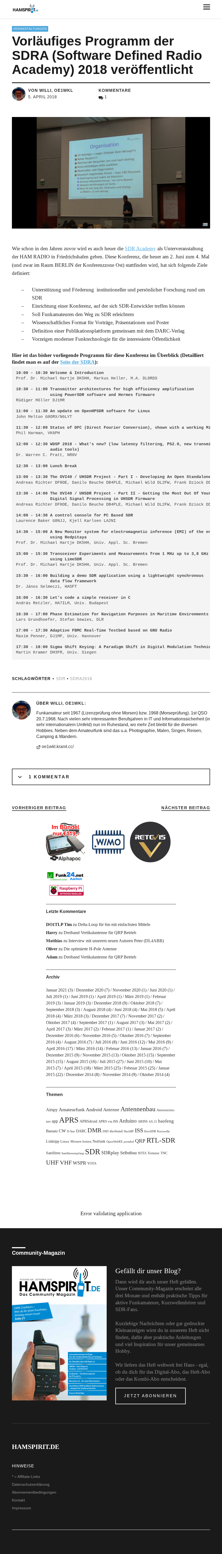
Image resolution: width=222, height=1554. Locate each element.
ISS (139, 1130)
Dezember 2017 (105, 1016)
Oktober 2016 (131, 1035)
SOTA (142, 1153)
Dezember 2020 (89, 990)
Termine (153, 1153)
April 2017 (55, 1029)
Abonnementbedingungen (34, 1492)
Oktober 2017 (58, 1022)
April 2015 (73, 1068)
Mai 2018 (149, 1009)
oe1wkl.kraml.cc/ (58, 746)
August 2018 (94, 1009)
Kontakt (18, 1500)
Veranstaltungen (30, 28)
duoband (116, 1131)
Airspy (52, 1109)
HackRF (129, 1131)
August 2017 (127, 1022)
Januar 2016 (151, 1048)
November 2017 (142, 1016)
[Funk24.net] (66, 883)
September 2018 (60, 1009)
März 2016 (85, 1048)
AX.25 (153, 1121)
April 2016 (55, 1048)
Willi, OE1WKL (67, 703)
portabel (129, 1141)
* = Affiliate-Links (26, 1476)
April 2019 (106, 996)
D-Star (71, 1131)
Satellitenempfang (72, 1153)
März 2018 (73, 1016)
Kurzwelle (163, 1131)
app (55, 1121)
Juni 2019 (79, 996)
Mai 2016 (156, 1042)
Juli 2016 (103, 1042)
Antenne (111, 1109)
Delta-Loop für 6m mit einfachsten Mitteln (114, 924)
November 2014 (116, 1074)
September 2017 (93, 1022)
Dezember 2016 (59, 1035)
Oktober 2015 (134, 1055)
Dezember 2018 (107, 1003)
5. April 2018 (42, 97)
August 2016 (75, 1042)
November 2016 (96, 1035)
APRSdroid (88, 1121)
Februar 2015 (135, 1068)
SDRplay (110, 1152)
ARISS (143, 1121)
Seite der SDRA (77, 362)
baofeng (166, 1121)
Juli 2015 (107, 1061)
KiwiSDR (150, 1131)
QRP (140, 1141)
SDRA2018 (81, 678)
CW (62, 1131)
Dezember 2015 (59, 1055)
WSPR (79, 1163)
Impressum (21, 1508)
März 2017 (83, 1029)
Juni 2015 (135, 1061)
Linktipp (52, 1141)
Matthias (54, 940)
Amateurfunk (72, 1109)
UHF (52, 1162)
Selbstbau (128, 1152)
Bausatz (52, 1131)
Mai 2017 (156, 1022)
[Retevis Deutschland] (150, 842)
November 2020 (127, 990)
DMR (94, 1130)
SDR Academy (140, 248)
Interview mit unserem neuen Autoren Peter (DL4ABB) (116, 940)
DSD (106, 1131)
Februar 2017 (113, 1029)
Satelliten (53, 1153)
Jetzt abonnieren (150, 1395)
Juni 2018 (123, 1009)
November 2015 (96, 1055)
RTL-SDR (160, 1140)
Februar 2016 (117, 1048)
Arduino (128, 1121)
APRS (69, 1120)
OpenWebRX (114, 1141)
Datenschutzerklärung (31, 1484)
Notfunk (99, 1141)
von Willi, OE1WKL (50, 90)
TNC (164, 1153)
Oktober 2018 (142, 1003)
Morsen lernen (81, 1141)
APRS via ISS (108, 1121)
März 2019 (134, 996)
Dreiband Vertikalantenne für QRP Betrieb (100, 932)
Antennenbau (137, 1109)
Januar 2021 (56, 990)
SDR (61, 678)
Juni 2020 (158, 990)
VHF (66, 1162)
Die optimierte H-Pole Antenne (90, 949)
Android (94, 1109)
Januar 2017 (144, 1029)
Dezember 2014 (79, 1074)
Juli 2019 (54, 996)
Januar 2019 (74, 1003)
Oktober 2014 (152, 1074)
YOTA (91, 1163)
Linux (64, 1141)
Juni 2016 (128, 1042)
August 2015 (77, 1061)
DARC (81, 1131)
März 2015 (103, 1068)
